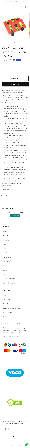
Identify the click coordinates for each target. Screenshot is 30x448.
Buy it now (15, 84)
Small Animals (7, 257)
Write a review (15, 215)
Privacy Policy (7, 312)
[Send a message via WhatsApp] (26, 444)
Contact (5, 270)
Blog (4, 266)
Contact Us (6, 299)
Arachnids (6, 240)
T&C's (5, 317)
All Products (7, 261)
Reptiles (5, 253)
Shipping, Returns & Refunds (12, 308)
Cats (4, 244)
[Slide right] (19, 42)
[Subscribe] (24, 429)
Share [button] (5, 196)
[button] (4, 7)
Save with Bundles (9, 283)
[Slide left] (11, 42)
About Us (6, 236)
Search (5, 295)
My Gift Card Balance (9, 279)
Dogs (4, 249)
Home (5, 231)
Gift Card (6, 274)
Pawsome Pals (17, 445)
